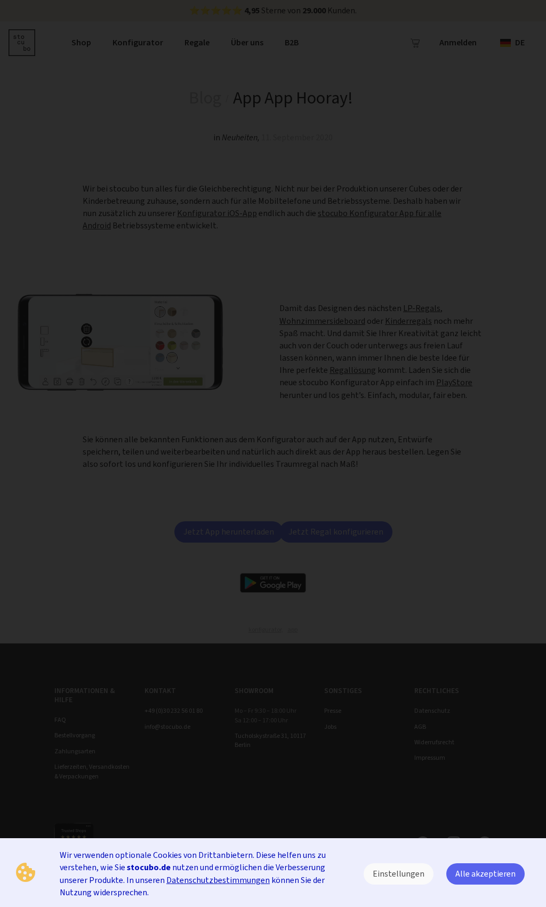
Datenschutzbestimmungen (218, 880)
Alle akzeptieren (485, 873)
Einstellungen (398, 873)
